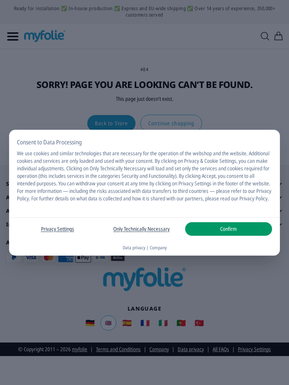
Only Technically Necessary (141, 228)
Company (158, 247)
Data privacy (134, 247)
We (20, 153)
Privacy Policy (253, 198)
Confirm (228, 228)
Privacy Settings (57, 228)
